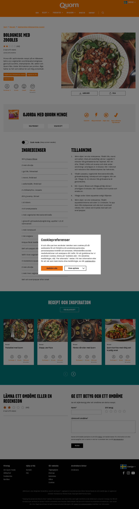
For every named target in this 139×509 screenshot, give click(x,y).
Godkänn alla (52, 268)
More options (73, 268)
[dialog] (69, 254)
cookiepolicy (90, 261)
